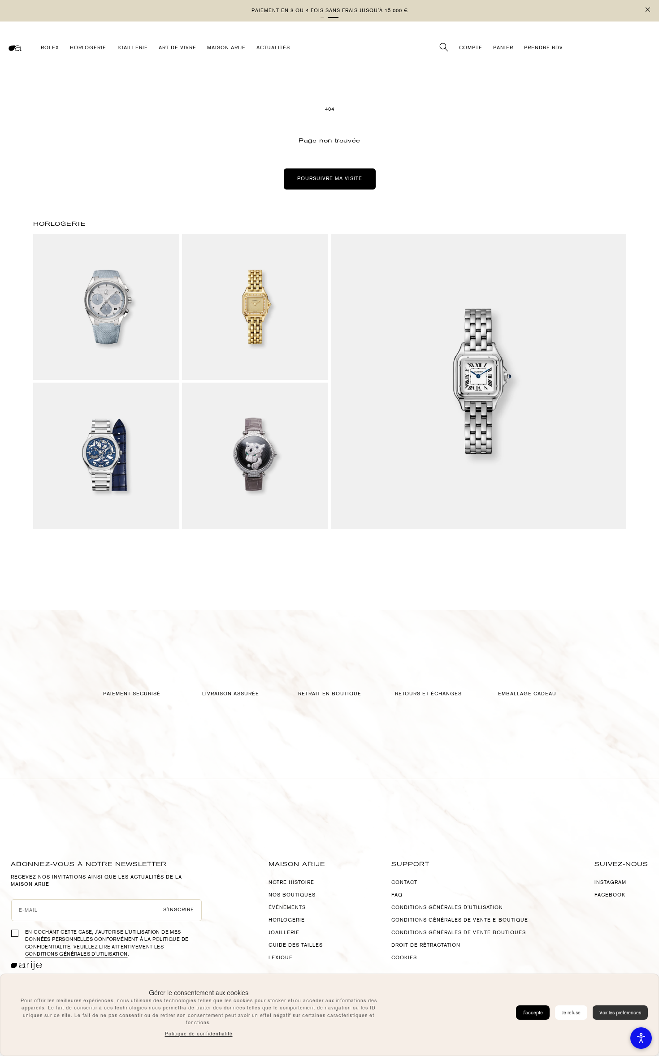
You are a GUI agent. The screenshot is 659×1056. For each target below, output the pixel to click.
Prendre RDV (543, 48)
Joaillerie (284, 932)
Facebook (609, 895)
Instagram (610, 882)
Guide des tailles (296, 945)
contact (404, 882)
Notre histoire (291, 882)
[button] (333, 17)
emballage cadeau (527, 694)
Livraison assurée (230, 694)
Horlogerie (287, 920)
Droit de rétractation (425, 945)
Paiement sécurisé (131, 694)
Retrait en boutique (329, 694)
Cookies (404, 958)
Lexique (281, 958)
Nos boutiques (292, 895)
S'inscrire (179, 910)
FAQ (397, 895)
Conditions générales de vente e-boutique (459, 920)
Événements (287, 907)
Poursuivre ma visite (329, 178)
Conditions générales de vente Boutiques (458, 932)
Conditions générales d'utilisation (76, 954)
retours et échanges (428, 694)
